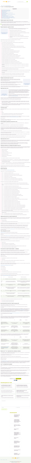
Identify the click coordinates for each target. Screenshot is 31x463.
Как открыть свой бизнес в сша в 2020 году (17, 450)
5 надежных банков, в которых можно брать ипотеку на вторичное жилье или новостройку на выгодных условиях (17, 420)
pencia (5, 1)
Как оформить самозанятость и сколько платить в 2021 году (17, 454)
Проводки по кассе (3, 232)
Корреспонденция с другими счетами (6, 10)
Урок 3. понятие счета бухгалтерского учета (6, 390)
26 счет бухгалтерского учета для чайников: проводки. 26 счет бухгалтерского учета (4, 33)
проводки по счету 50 (7, 235)
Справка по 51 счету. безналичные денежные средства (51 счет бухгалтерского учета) (4, 95)
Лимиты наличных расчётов (16, 438)
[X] (16, 380)
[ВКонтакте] (14, 380)
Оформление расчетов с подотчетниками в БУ (7, 15)
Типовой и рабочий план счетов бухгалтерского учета (7, 396)
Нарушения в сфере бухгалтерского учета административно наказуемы (21, 390)
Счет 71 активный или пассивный (6, 18)
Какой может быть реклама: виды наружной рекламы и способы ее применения (17, 442)
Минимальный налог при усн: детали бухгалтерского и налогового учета (23, 396)
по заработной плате (22, 309)
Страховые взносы (4, 12)
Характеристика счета (4, 11)
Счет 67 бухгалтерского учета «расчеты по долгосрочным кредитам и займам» (27, 84)
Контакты (6, 459)
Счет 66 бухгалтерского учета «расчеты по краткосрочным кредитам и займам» (6, 385)
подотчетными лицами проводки (7, 275)
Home (1, 5)
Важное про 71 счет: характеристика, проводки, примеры (8, 17)
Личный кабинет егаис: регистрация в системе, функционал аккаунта (17, 446)
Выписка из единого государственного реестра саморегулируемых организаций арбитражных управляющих (17, 433)
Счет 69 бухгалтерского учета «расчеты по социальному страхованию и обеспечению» (21, 385)
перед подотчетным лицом (15, 95)
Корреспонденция (4, 14)
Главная (1, 459)
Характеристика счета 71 (5, 13)
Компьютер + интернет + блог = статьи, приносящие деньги (17, 425)
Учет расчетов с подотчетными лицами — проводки (8, 16)
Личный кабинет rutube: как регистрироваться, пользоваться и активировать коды (17, 416)
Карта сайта (4, 459)
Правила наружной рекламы (16, 429)
